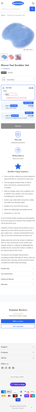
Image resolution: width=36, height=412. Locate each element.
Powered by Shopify (18, 408)
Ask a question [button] (18, 326)
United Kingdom (17, 377)
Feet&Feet (6, 68)
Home (3, 15)
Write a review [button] (18, 321)
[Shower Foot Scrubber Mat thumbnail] (4, 57)
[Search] (32, 9)
